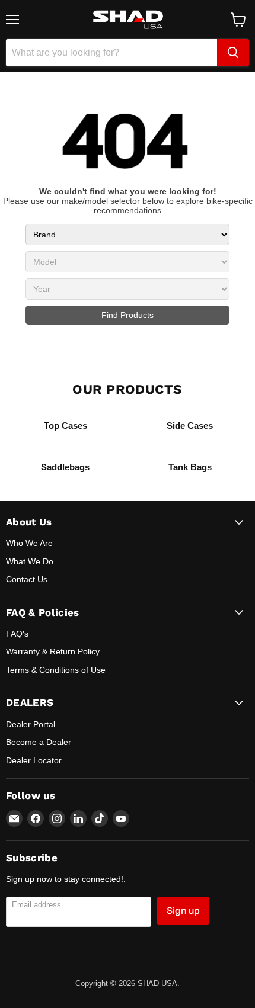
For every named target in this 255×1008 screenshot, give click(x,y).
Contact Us (26, 579)
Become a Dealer (38, 742)
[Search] (233, 52)
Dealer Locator (34, 760)
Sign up (183, 910)
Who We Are (29, 543)
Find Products (127, 315)
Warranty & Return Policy (53, 651)
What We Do (29, 561)
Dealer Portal (30, 724)
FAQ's (17, 633)
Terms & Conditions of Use (56, 670)
